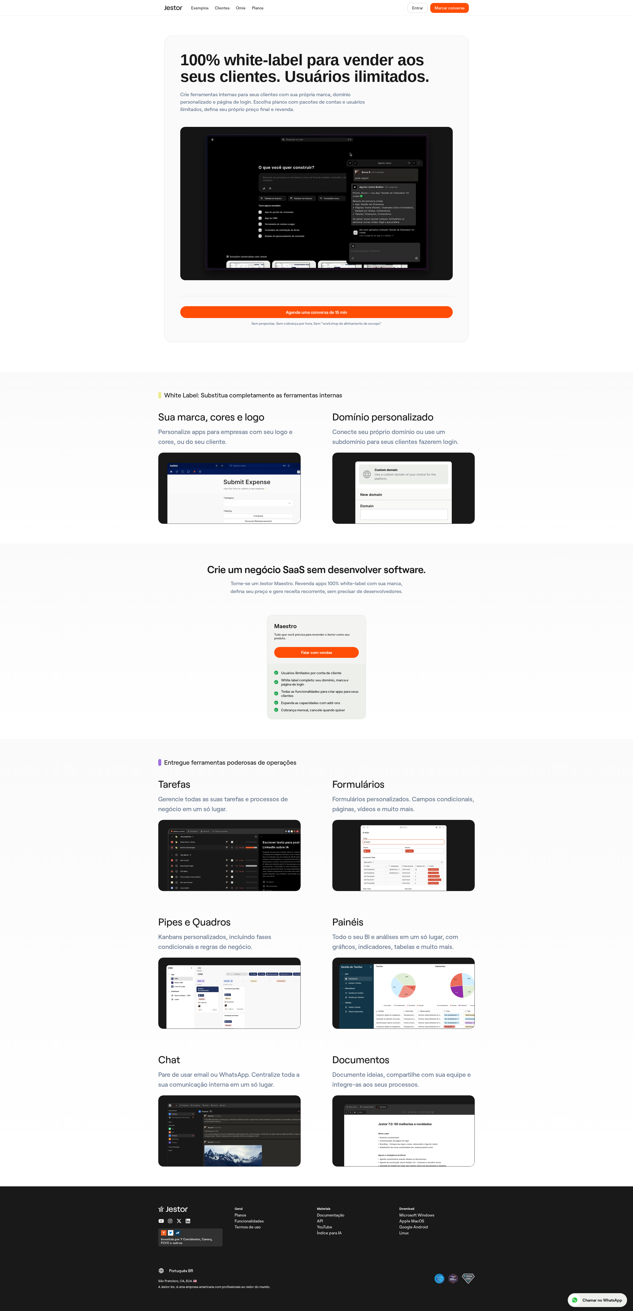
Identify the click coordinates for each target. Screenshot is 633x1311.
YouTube (324, 1226)
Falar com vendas (316, 652)
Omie (241, 7)
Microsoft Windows (416, 1215)
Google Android (413, 1226)
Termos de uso (248, 1226)
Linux (404, 1232)
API (320, 1221)
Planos (257, 7)
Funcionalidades (249, 1221)
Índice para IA (329, 1232)
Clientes (222, 7)
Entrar (417, 7)
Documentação (330, 1215)
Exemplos (199, 7)
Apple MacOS (411, 1221)
